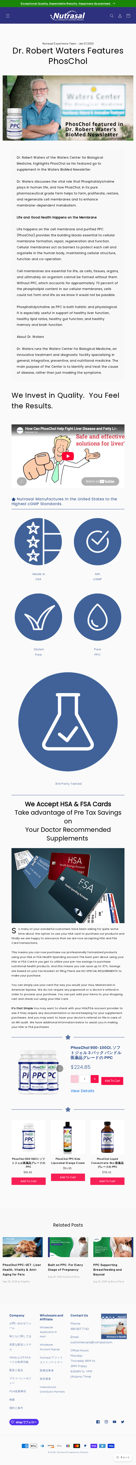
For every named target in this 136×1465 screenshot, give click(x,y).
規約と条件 (16, 1408)
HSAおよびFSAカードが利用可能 (20, 1359)
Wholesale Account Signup (50, 1347)
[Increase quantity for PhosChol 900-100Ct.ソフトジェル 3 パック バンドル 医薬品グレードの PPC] (95, 1079)
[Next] (59, 1068)
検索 (12, 1399)
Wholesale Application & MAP (48, 1332)
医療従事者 (47, 1370)
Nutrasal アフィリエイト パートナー (51, 1360)
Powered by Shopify (77, 1452)
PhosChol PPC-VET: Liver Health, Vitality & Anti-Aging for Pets (22, 1269)
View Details (82, 1090)
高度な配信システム (20, 1347)
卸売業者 (45, 1379)
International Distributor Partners (52, 1389)
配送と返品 (16, 1370)
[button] (8, 16)
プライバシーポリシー (20, 1380)
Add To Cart (112, 1080)
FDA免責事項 (17, 1391)
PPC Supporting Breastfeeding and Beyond (107, 1269)
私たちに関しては (20, 1336)
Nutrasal (61, 1452)
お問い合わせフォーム (20, 1325)
